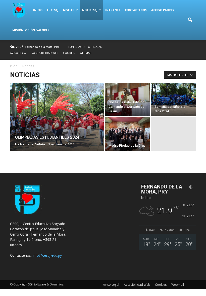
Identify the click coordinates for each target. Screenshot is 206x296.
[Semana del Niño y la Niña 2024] (173, 99)
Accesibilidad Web (45, 53)
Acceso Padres (162, 10)
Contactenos (136, 10)
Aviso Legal (18, 53)
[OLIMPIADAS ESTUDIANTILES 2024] (57, 123)
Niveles (68, 10)
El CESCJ (53, 10)
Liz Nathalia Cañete (30, 144)
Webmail (86, 53)
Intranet (112, 10)
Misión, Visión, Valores (30, 30)
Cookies (69, 53)
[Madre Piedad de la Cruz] (127, 134)
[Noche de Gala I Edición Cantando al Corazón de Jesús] (127, 99)
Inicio (37, 10)
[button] (190, 20)
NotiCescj (89, 10)
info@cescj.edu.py (47, 255)
